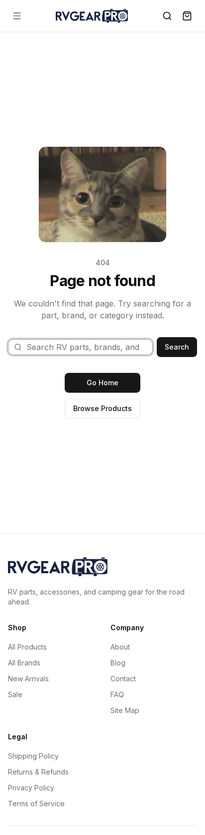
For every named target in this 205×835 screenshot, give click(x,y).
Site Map (124, 710)
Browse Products (102, 408)
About (120, 647)
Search (177, 347)
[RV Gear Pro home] (92, 15)
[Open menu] (17, 16)
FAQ (117, 694)
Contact (123, 678)
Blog (117, 662)
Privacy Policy (31, 787)
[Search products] (167, 16)
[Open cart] (187, 16)
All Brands (24, 662)
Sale (15, 694)
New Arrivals (28, 678)
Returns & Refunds (38, 772)
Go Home (102, 382)
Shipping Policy (33, 756)
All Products (27, 647)
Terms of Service (36, 803)
